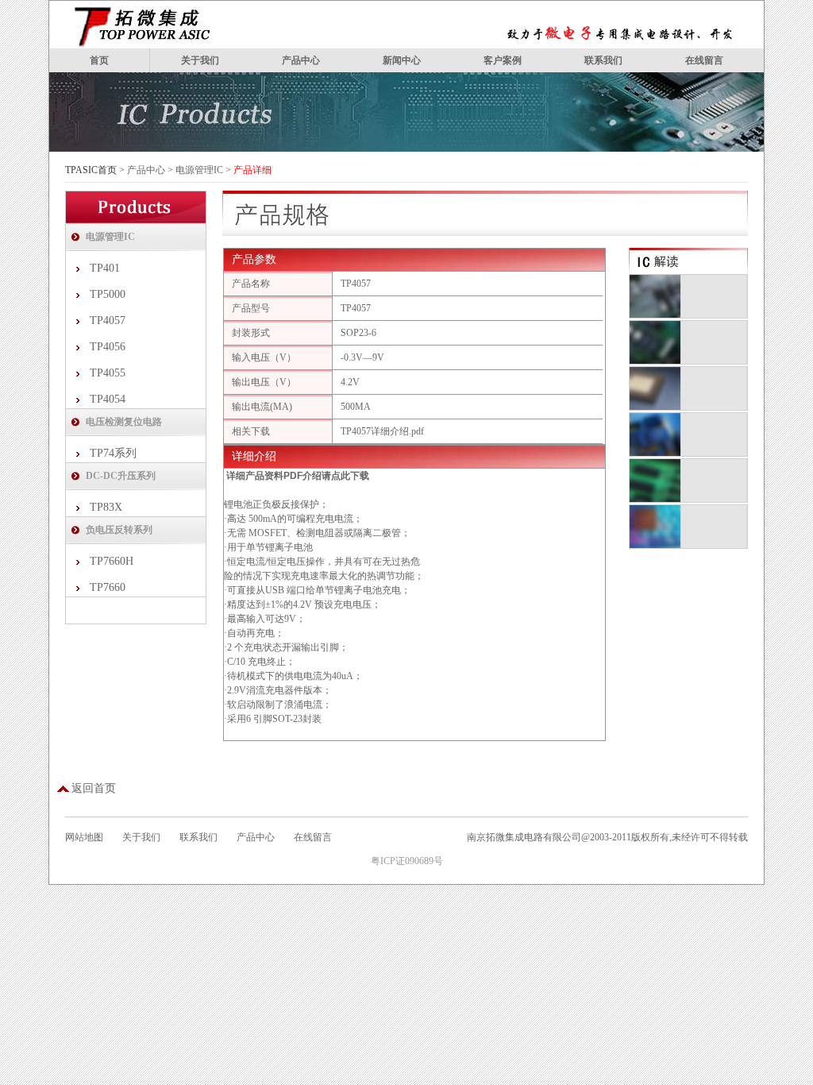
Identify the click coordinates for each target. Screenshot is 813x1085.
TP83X (106, 507)
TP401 (105, 268)
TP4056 (107, 347)
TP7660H (111, 561)
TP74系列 (113, 453)
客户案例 (503, 60)
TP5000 (107, 294)
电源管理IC (199, 170)
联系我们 (603, 60)
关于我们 (200, 60)
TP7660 (107, 587)
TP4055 (107, 373)
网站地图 (84, 837)
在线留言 (704, 60)
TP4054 (107, 399)
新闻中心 (402, 60)
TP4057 (107, 320)
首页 (99, 60)
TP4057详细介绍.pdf (382, 431)
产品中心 (301, 60)
